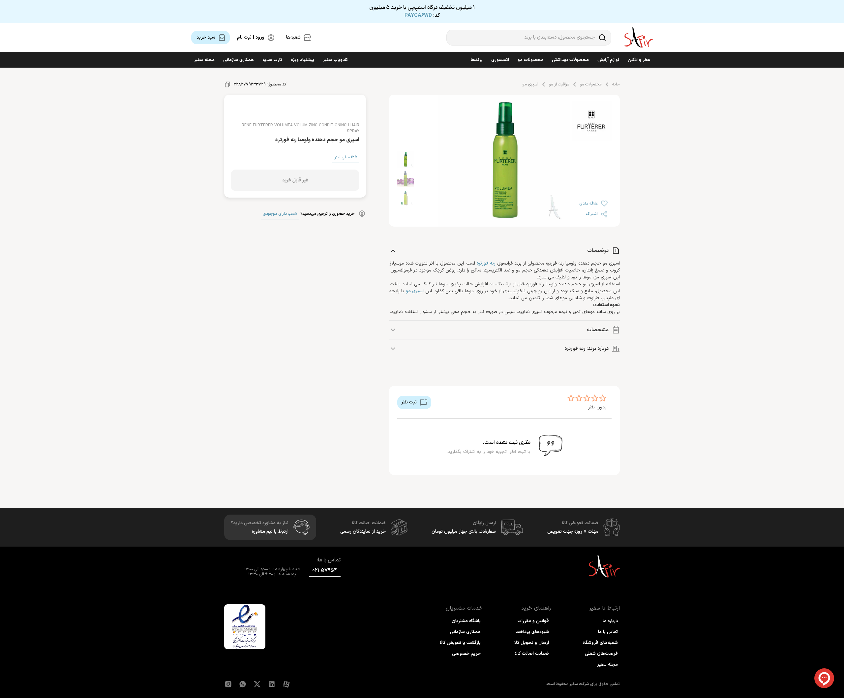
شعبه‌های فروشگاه (600, 642)
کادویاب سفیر (335, 59)
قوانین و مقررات (533, 621)
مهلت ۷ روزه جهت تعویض (572, 531)
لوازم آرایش (608, 59)
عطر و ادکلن (639, 59)
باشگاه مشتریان (466, 621)
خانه (616, 84)
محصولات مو (530, 59)
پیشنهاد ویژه (302, 59)
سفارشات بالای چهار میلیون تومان (464, 531)
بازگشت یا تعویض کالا (460, 642)
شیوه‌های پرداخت (532, 631)
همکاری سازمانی (238, 59)
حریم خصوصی (466, 653)
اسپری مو (530, 84)
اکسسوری (500, 59)
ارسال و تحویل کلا (531, 642)
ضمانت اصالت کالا (532, 653)
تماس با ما (608, 631)
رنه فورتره (486, 263)
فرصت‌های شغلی (601, 653)
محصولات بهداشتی (570, 59)
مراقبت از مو (559, 84)
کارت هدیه (272, 59)
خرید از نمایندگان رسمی (363, 531)
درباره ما (610, 621)
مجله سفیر (204, 59)
